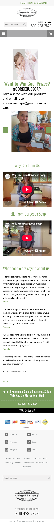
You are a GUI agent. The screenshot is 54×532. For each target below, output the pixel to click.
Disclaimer (26, 466)
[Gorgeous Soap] (27, 13)
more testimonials (14, 371)
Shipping (26, 458)
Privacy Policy (41, 462)
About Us (16, 458)
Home (8, 458)
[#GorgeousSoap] (27, 64)
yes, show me (27, 411)
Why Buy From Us (13, 462)
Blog (45, 458)
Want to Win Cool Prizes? (27, 83)
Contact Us (37, 458)
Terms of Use (28, 462)
